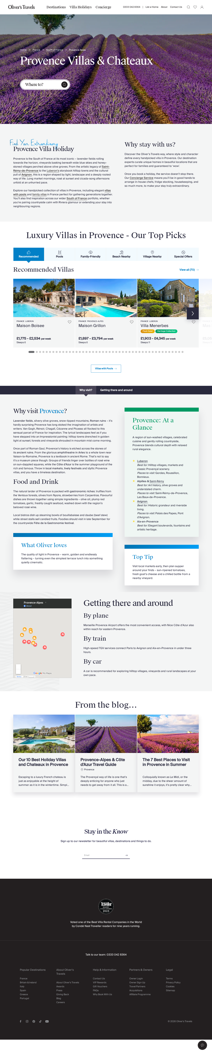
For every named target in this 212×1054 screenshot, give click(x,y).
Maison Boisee (30, 325)
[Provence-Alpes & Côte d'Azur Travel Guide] (106, 753)
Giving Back (62, 995)
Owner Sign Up (137, 983)
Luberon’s (53, 170)
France (36, 50)
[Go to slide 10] (63, 352)
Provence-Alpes (95, 321)
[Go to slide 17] (86, 352)
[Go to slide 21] (100, 352)
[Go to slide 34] (143, 352)
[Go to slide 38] (156, 352)
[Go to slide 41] (166, 352)
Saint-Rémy (157, 481)
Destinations (56, 7)
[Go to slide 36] (149, 352)
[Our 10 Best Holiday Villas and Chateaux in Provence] (44, 753)
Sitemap (170, 991)
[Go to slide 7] (53, 352)
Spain (23, 991)
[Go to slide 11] (67, 352)
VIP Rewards (99, 983)
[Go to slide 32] (136, 352)
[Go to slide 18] (90, 352)
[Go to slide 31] (133, 352)
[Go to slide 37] (153, 352)
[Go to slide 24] (110, 352)
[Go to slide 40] (163, 352)
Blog (58, 998)
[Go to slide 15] (80, 352)
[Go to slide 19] (93, 352)
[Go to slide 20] (96, 352)
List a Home (152, 7)
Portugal (24, 998)
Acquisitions (135, 991)
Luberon (29, 321)
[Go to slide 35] (146, 352)
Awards (60, 987)
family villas (39, 194)
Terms (169, 979)
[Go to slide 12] (70, 352)
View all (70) (187, 269)
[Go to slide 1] (31, 352)
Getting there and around (116, 390)
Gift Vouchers (100, 987)
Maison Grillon (92, 325)
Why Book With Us (102, 995)
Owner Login (136, 979)
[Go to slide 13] (73, 352)
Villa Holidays (80, 7)
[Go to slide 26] (116, 352)
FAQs (96, 991)
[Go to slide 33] (139, 352)
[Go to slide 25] (113, 352)
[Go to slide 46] (183, 352)
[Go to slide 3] (40, 352)
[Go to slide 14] (77, 352)
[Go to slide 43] (173, 352)
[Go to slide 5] (47, 352)
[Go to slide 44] (176, 352)
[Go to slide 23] (106, 352)
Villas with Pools (104, 369)
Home (23, 50)
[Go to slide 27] (120, 352)
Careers (60, 1002)
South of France (54, 50)
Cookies (170, 987)
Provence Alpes (77, 50)
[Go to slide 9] (60, 352)
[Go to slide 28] (123, 352)
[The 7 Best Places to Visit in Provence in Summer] (168, 753)
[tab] (28, 254)
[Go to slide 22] (103, 352)
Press (59, 991)
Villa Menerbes (154, 325)
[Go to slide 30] (130, 352)
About (164, 7)
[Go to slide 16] (83, 352)
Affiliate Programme (140, 995)
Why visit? (86, 390)
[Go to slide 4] (43, 352)
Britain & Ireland (28, 983)
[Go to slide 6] (50, 352)
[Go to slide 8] (57, 352)
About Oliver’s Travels (67, 983)
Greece (24, 995)
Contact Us (176, 7)
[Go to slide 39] (159, 352)
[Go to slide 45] (179, 352)
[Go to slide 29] (126, 352)
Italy (22, 987)
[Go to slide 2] (37, 352)
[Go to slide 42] (169, 352)
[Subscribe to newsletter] (126, 854)
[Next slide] (70, 298)
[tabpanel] (106, 312)
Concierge (103, 7)
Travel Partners (137, 987)
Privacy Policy (173, 983)
